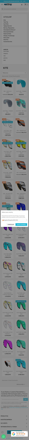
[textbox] (14, 220)
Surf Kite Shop (20, 432)
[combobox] (14, 220)
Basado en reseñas (20, 435)
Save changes (21, 224)
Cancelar (11, 224)
